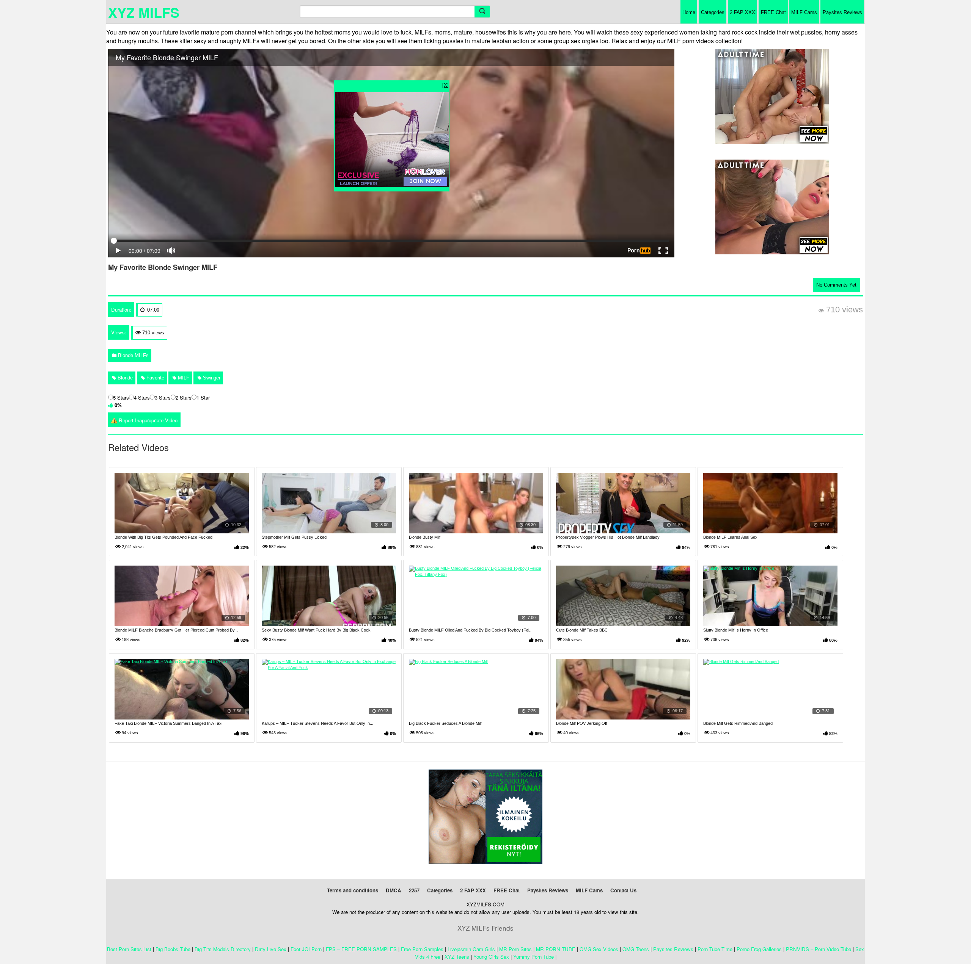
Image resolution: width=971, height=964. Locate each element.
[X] (445, 84)
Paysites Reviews (842, 12)
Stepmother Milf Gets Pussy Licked (294, 537)
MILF (182, 378)
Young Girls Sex (491, 956)
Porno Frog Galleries (759, 949)
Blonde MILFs (132, 355)
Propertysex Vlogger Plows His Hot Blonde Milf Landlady (608, 537)
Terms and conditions (352, 890)
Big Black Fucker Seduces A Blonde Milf (445, 723)
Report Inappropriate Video (148, 420)
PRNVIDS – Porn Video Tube (818, 949)
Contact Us (623, 890)
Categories (712, 12)
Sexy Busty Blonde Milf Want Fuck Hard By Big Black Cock (316, 630)
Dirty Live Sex (270, 949)
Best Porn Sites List (129, 949)
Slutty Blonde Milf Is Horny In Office (735, 630)
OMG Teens (635, 949)
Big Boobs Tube (173, 949)
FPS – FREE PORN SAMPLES (361, 949)
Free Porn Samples (422, 949)
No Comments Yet (836, 285)
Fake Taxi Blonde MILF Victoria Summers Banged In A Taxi (168, 723)
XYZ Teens (457, 956)
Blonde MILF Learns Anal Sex (730, 537)
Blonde (124, 378)
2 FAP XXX (742, 12)
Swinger (210, 378)
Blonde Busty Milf (424, 537)
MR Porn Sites (515, 949)
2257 (414, 890)
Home (688, 12)
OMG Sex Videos (599, 949)
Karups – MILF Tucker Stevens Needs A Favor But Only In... (317, 723)
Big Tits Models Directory (223, 949)
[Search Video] (482, 11)
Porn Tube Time (715, 949)
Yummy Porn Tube (533, 956)
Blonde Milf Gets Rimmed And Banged (738, 723)
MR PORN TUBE (555, 949)
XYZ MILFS (143, 12)
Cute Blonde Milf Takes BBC (582, 630)
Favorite (154, 378)
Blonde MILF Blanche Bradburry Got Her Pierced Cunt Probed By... (176, 630)
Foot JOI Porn (306, 949)
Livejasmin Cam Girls (471, 949)
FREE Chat (773, 12)
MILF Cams (804, 12)
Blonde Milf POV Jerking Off (581, 723)
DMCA (393, 890)
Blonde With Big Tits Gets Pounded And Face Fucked (163, 537)
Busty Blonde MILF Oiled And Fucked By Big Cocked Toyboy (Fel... (471, 630)
